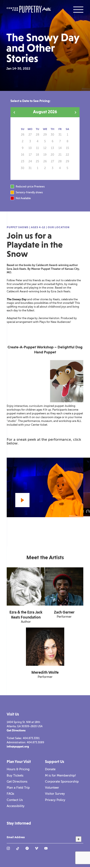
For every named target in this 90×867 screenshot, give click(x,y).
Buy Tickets (15, 775)
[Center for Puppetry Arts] (29, 9)
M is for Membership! (60, 775)
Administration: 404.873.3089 (25, 742)
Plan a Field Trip (18, 787)
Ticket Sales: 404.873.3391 (23, 738)
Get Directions (16, 730)
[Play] (22, 500)
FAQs (10, 793)
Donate (50, 769)
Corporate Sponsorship (62, 781)
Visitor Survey (55, 793)
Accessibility (15, 806)
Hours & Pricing (18, 769)
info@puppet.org (18, 746)
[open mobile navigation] (78, 9)
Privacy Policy (55, 800)
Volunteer (52, 787)
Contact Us (15, 800)
